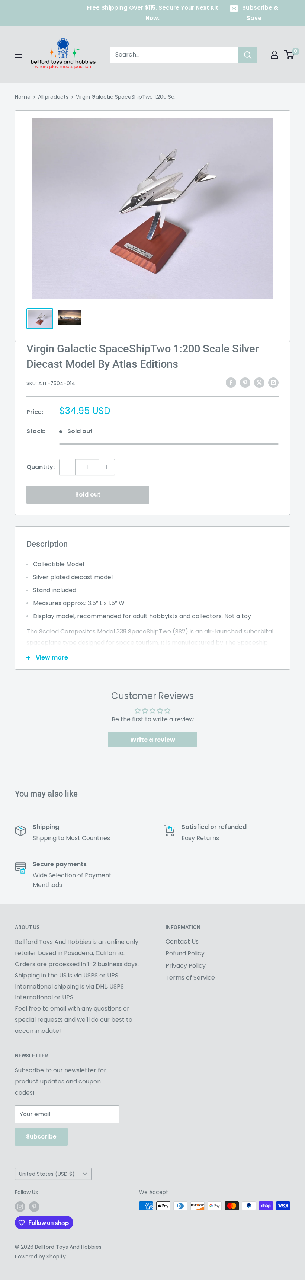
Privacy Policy (186, 965)
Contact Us (182, 941)
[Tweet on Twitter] (259, 382)
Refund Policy (185, 953)
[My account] (274, 55)
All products (53, 96)
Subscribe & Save (260, 13)
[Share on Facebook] (231, 382)
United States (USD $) (47, 1174)
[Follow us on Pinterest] (34, 1206)
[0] (289, 54)
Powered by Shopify (40, 1256)
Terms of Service (190, 977)
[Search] (247, 55)
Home (22, 96)
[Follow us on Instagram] (20, 1206)
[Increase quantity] (107, 467)
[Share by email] (273, 382)
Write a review (152, 739)
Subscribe (41, 1136)
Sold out (87, 494)
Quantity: (40, 467)
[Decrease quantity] (67, 467)
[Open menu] (18, 55)
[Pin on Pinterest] (245, 382)
